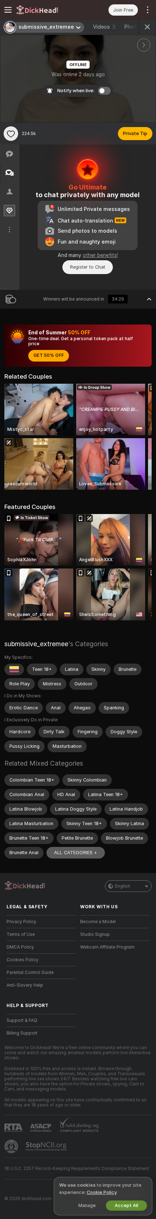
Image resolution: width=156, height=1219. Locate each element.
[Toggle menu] (8, 10)
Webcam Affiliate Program (107, 947)
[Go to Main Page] (47, 9)
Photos (136, 27)
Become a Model (98, 921)
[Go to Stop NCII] (46, 1146)
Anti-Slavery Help (25, 985)
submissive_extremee (36, 644)
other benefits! (100, 255)
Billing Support (22, 1033)
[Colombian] (14, 669)
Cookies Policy (22, 959)
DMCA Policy (20, 947)
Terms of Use (21, 934)
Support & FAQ (22, 1020)
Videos (104, 27)
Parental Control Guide (30, 972)
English (122, 886)
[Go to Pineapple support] (12, 1146)
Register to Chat (87, 267)
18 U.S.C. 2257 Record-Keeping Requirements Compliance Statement (76, 1168)
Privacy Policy (21, 921)
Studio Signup (95, 934)
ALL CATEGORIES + (75, 852)
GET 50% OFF (48, 355)
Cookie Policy (101, 1192)
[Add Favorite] (11, 133)
